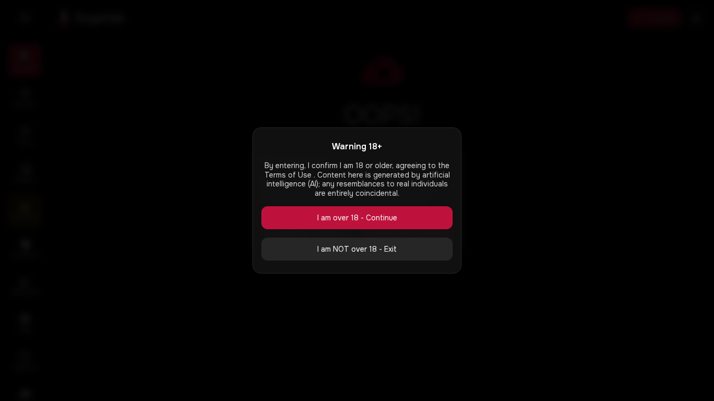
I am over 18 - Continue (357, 217)
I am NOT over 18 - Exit (357, 249)
